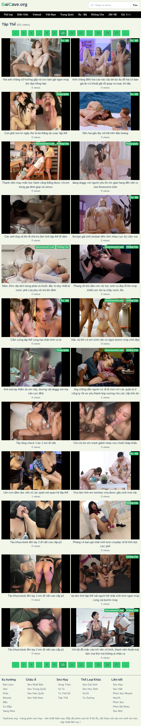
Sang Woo (9, 710)
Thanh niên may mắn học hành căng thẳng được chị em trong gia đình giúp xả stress (35, 184)
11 (71, 33)
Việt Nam (51, 14)
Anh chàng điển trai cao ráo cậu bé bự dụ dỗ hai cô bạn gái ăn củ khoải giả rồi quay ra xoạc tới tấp (105, 81)
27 (116, 33)
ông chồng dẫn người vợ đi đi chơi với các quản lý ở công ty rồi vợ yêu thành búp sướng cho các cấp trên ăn (105, 391)
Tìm (135, 5)
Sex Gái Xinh (89, 684)
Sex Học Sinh (90, 688)
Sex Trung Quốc (36, 688)
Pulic (5, 693)
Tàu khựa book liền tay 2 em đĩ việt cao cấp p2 (36, 595)
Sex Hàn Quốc (35, 693)
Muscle (7, 697)
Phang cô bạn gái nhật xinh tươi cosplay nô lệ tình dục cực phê (105, 544)
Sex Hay (118, 684)
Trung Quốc (67, 14)
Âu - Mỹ (82, 14)
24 (107, 33)
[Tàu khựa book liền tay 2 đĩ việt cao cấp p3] (35, 520)
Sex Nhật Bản (35, 684)
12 (81, 33)
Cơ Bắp (7, 706)
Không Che (97, 14)
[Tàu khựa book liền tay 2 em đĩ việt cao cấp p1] (35, 627)
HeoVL (117, 697)
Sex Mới (117, 710)
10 (62, 33)
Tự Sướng (88, 697)
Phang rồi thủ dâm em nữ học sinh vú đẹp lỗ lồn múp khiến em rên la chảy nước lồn (105, 288)
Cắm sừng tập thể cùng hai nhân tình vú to (35, 339)
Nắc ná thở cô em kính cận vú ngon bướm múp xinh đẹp (105, 339)
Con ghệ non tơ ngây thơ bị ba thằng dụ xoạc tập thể (35, 133)
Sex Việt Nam (35, 697)
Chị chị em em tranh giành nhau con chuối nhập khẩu (105, 442)
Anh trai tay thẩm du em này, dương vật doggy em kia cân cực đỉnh (36, 391)
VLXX (85, 693)
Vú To (61, 688)
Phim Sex (118, 702)
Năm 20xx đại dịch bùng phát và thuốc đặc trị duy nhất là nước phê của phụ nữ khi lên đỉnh (36, 288)
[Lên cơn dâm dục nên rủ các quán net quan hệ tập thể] (35, 470)
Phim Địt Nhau (121, 706)
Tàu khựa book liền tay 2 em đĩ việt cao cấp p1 (36, 649)
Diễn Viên (22, 14)
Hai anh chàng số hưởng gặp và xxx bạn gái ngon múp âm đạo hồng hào (36, 81)
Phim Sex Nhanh (122, 693)
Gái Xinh (126, 14)
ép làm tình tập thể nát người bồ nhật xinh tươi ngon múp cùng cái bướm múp (105, 597)
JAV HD (112, 14)
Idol (5, 688)
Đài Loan (8, 684)
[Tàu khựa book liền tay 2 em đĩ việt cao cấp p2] (35, 573)
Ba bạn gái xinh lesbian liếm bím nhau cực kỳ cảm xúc (105, 236)
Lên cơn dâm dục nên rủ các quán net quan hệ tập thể (35, 492)
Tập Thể (63, 697)
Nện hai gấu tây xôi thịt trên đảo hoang (105, 133)
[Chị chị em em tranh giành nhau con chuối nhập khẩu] (105, 421)
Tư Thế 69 (64, 693)
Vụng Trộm (64, 684)
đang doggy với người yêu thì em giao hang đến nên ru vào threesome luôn (105, 184)
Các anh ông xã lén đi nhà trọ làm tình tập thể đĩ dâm (35, 236)
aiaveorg (14, 4)
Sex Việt (117, 688)
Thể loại (8, 14)
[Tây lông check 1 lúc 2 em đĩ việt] (35, 421)
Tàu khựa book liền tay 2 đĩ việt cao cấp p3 (36, 542)
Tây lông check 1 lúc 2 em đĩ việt (36, 442)
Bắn (5, 702)
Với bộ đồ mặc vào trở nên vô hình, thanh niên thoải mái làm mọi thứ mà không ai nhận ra (105, 651)
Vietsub (37, 14)
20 (98, 33)
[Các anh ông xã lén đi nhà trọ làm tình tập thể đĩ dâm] (35, 214)
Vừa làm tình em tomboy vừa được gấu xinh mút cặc (105, 492)
